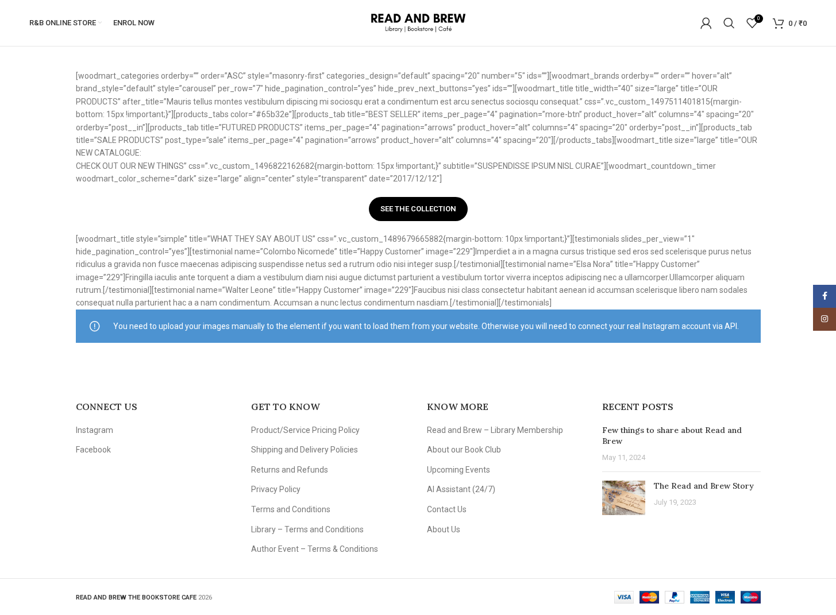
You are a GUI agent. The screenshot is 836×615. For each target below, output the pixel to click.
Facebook (93, 449)
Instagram (94, 430)
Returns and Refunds (289, 469)
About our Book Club (464, 449)
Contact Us (447, 509)
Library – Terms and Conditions (307, 529)
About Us (443, 529)
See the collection (418, 208)
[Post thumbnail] (623, 498)
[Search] (729, 22)
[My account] (706, 22)
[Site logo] (418, 22)
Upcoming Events (458, 469)
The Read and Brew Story (704, 486)
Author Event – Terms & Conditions (314, 549)
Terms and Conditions (290, 509)
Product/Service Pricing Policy (305, 430)
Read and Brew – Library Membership (495, 430)
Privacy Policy (276, 489)
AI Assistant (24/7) (461, 489)
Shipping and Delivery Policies (304, 449)
